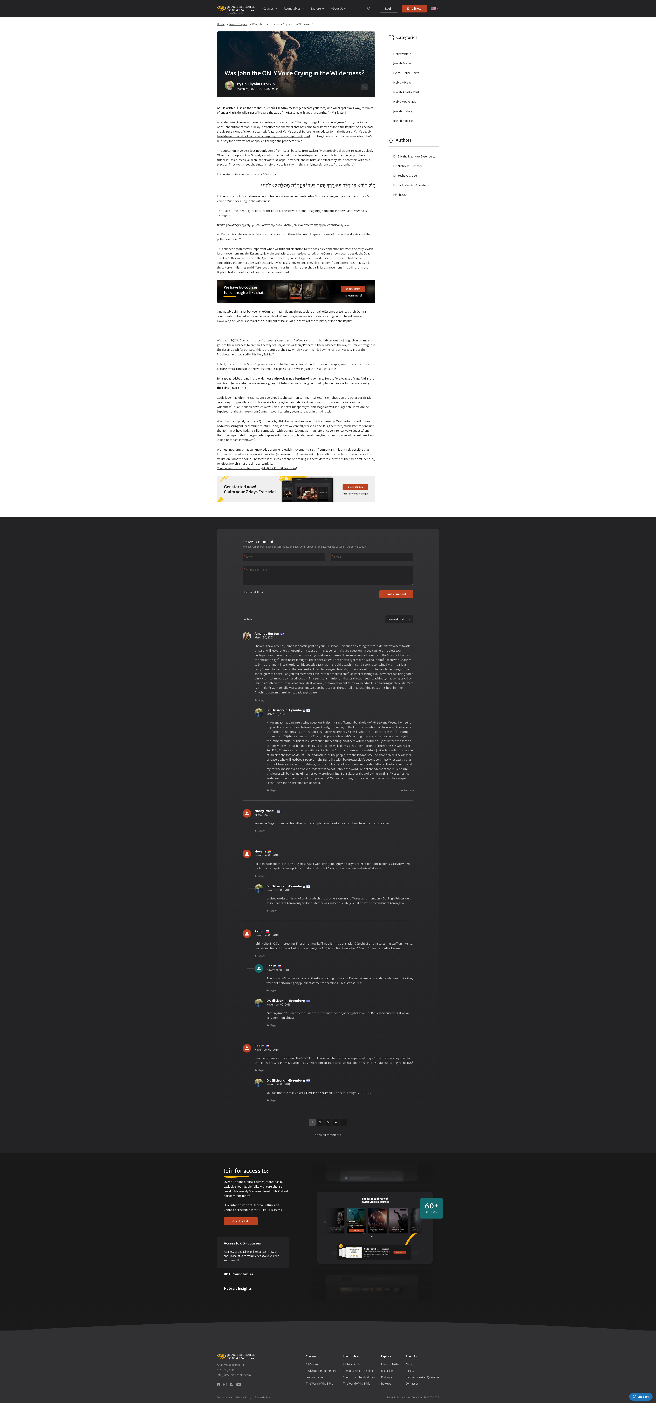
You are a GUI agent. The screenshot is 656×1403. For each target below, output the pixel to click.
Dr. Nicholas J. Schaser (407, 166)
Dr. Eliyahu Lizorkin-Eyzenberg (414, 156)
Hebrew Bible (402, 54)
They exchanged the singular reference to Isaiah (260, 164)
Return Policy (262, 1397)
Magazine (387, 1370)
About (409, 1364)
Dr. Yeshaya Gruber (405, 175)
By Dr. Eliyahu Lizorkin (256, 84)
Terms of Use (224, 1397)
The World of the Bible (319, 1383)
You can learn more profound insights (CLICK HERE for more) (257, 468)
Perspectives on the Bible (358, 1370)
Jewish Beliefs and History (321, 1370)
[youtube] (238, 1384)
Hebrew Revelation (405, 101)
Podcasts (386, 1377)
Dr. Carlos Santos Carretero (411, 185)
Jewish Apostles (403, 120)
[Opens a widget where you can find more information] (641, 1397)
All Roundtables (352, 1364)
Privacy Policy (243, 1397)
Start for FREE (240, 1221)
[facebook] (231, 1384)
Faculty (410, 1370)
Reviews (386, 1383)
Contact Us (412, 1383)
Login (389, 8)
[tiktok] (218, 1384)
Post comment (396, 594)
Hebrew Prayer (403, 82)
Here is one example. (319, 1093)
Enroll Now (414, 8)
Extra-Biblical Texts (406, 73)
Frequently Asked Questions (422, 1377)
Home (220, 24)
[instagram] (225, 1384)
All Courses (312, 1364)
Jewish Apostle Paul (406, 92)
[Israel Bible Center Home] (236, 8)
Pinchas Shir (401, 194)
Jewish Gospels (238, 24)
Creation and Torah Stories (359, 1377)
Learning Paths (390, 1364)
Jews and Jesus (314, 1377)
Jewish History (403, 111)
